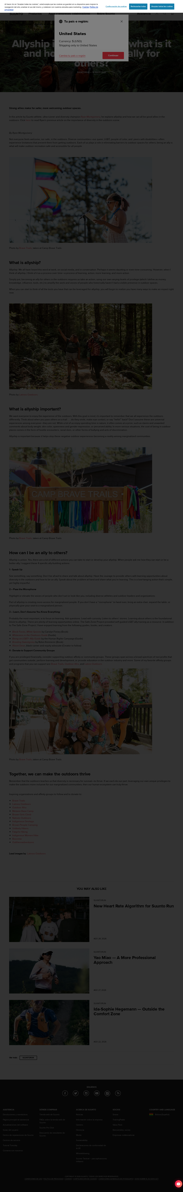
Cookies (85, 7)
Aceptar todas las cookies (162, 6)
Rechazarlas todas (138, 6)
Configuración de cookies (116, 6)
